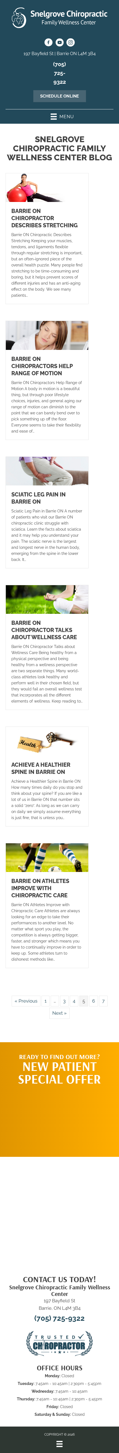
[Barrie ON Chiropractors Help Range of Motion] (47, 335)
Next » (59, 1013)
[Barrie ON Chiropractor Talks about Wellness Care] (47, 599)
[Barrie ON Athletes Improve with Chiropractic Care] (47, 857)
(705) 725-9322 (59, 73)
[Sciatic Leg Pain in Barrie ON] (47, 470)
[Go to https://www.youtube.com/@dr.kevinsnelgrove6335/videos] (59, 43)
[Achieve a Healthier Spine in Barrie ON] (47, 741)
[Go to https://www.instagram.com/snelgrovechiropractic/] (70, 43)
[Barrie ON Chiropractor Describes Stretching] (47, 187)
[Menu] (59, 1444)
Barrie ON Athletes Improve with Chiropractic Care (40, 888)
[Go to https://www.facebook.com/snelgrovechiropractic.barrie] (48, 43)
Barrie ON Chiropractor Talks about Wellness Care (44, 630)
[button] (59, 1118)
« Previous (26, 1001)
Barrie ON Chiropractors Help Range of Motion (42, 366)
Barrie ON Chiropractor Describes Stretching (44, 218)
